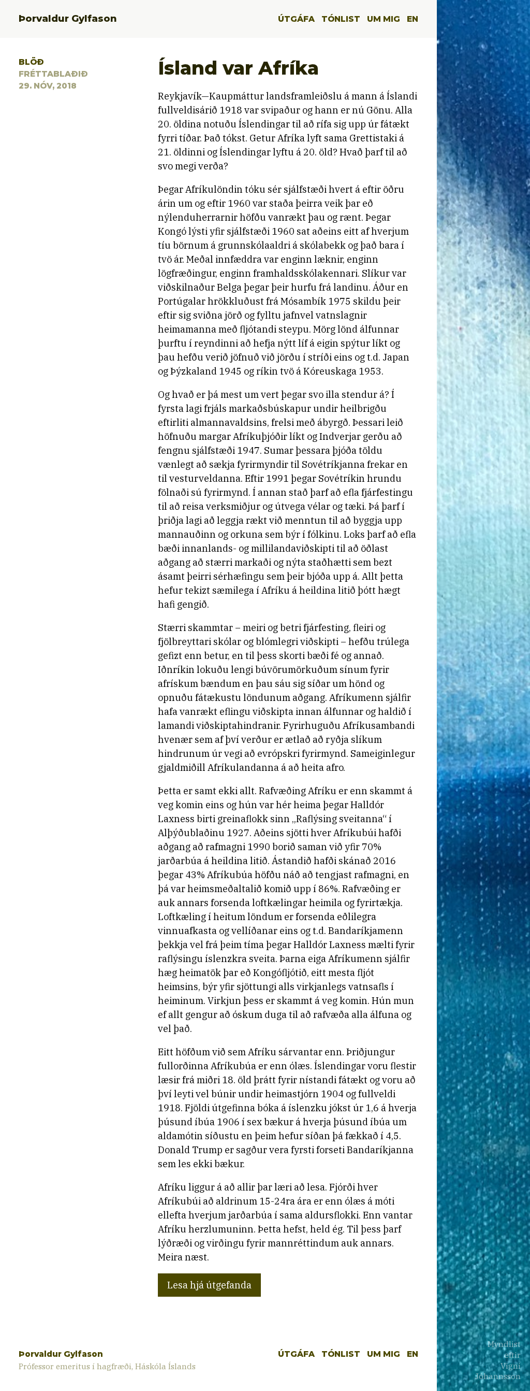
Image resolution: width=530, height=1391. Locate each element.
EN (412, 19)
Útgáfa (296, 19)
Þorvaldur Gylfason (68, 18)
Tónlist (340, 19)
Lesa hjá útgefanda (209, 1285)
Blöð (31, 62)
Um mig (383, 19)
